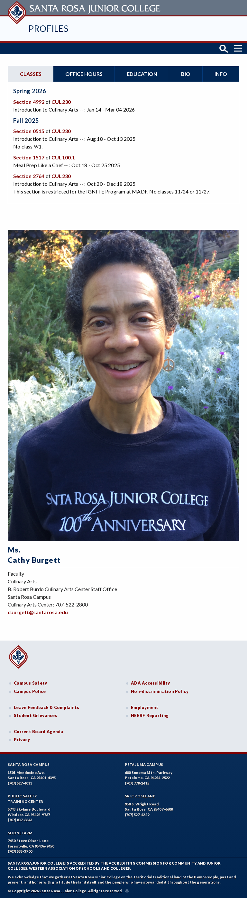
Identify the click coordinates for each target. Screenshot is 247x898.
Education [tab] (142, 74)
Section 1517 (28, 157)
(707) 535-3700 (20, 851)
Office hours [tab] (84, 74)
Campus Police (30, 691)
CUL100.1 (63, 157)
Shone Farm (20, 833)
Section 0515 (28, 131)
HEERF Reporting (150, 715)
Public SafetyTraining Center (25, 799)
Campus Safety (30, 683)
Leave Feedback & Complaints (46, 707)
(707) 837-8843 (20, 820)
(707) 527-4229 (137, 815)
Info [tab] (221, 74)
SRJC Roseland (140, 796)
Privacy (22, 739)
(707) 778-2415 (137, 783)
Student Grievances (35, 715)
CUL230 (61, 102)
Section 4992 (28, 102)
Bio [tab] (185, 74)
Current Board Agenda (38, 731)
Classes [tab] (30, 74)
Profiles (48, 28)
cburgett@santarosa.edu (38, 612)
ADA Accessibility (150, 683)
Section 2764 (28, 176)
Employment (145, 707)
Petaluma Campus (144, 764)
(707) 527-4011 (20, 783)
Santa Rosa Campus (29, 764)
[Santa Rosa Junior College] (85, 7)
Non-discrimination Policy (159, 691)
